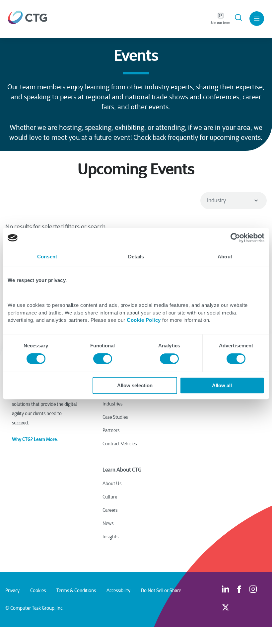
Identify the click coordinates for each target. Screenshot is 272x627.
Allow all (222, 385)
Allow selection (135, 385)
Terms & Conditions (76, 590)
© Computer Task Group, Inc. (34, 608)
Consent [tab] (47, 256)
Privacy (12, 590)
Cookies (38, 590)
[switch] (102, 358)
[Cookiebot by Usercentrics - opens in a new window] (235, 238)
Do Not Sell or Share (161, 590)
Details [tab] (136, 256)
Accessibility (118, 590)
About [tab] (225, 256)
